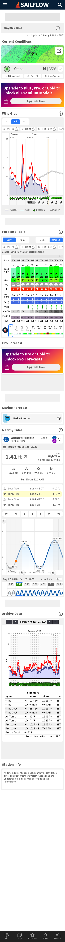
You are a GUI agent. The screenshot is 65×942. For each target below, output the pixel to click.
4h (7, 121)
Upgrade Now (36, 101)
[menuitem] (7, 121)
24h (24, 121)
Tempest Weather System (23, 776)
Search (60, 3)
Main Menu (4, 4)
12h (16, 121)
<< (9, 622)
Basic (43, 240)
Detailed (55, 240)
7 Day (22, 240)
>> (55, 622)
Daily (9, 240)
